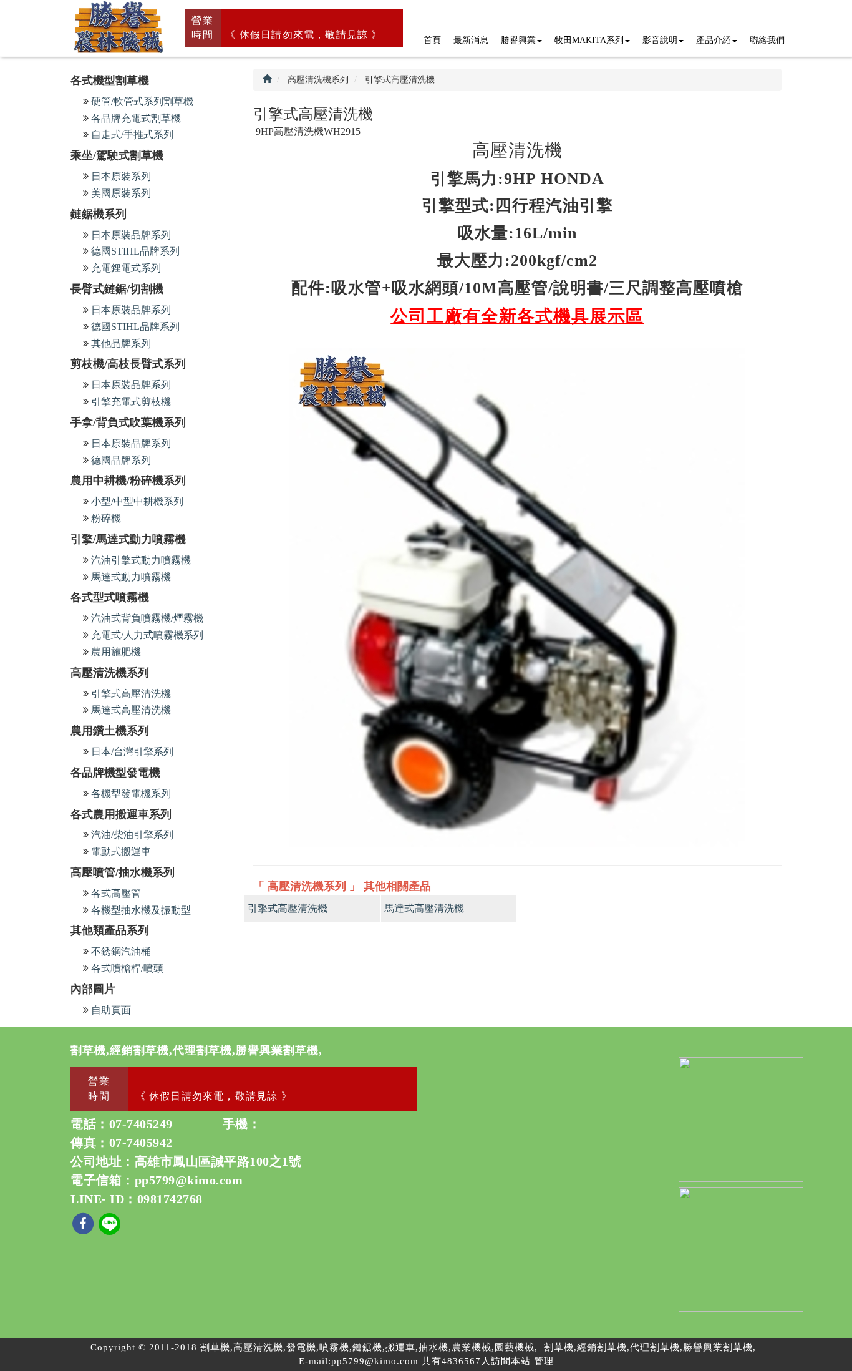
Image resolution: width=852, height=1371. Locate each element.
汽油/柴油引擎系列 (132, 834)
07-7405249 (141, 1124)
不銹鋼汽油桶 (121, 951)
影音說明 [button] (659, 40)
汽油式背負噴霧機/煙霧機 (147, 618)
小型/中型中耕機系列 (137, 501)
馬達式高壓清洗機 (131, 710)
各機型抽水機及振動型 (141, 910)
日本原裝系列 (121, 176)
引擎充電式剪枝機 (131, 401)
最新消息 (470, 40)
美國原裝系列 (121, 193)
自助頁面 (111, 1010)
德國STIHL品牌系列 (135, 251)
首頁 (432, 40)
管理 (544, 1361)
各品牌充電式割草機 (136, 118)
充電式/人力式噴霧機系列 (147, 635)
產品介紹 (713, 40)
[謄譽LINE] (109, 1223)
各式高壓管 (116, 893)
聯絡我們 (767, 40)
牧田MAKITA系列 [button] (589, 40)
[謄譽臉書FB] (84, 1223)
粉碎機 (106, 518)
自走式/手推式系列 (132, 134)
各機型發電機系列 (131, 793)
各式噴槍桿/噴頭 (127, 968)
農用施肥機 (116, 651)
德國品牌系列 (121, 460)
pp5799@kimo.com (189, 1180)
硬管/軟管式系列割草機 (142, 101)
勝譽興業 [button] (518, 40)
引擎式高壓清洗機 (131, 693)
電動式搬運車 (121, 851)
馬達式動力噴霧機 (131, 577)
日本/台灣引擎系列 (132, 751)
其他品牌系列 (121, 343)
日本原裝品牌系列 (131, 235)
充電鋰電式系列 (126, 268)
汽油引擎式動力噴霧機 (141, 560)
